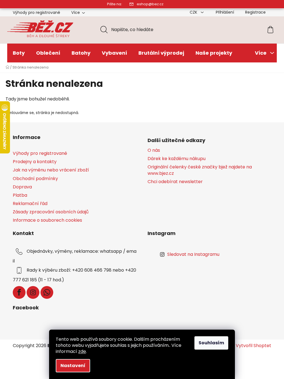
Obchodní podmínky (35, 178)
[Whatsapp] (46, 292)
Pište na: (114, 4)
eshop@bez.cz (150, 4)
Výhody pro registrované (36, 12)
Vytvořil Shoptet (253, 346)
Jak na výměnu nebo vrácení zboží (51, 170)
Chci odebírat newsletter (175, 182)
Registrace (255, 12)
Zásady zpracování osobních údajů (50, 212)
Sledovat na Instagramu (193, 254)
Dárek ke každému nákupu (177, 159)
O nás (154, 150)
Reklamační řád (30, 203)
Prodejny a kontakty (35, 161)
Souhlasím (211, 343)
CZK (194, 12)
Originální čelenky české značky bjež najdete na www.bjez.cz (200, 170)
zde (82, 351)
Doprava (22, 187)
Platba (20, 195)
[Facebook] (19, 292)
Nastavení (72, 365)
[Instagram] (33, 292)
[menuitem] (18, 53)
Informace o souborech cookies (47, 220)
